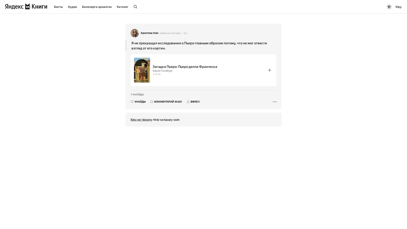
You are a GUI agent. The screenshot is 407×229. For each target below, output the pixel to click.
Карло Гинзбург (163, 70)
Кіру (399, 6)
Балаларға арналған (97, 6)
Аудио (72, 6)
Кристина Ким (149, 33)
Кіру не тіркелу (141, 119)
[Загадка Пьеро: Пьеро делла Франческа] (203, 70)
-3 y (185, 33)
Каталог (122, 6)
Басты (58, 6)
